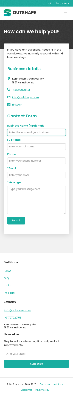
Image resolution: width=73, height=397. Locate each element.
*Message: (14, 182)
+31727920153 (21, 90)
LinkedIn (17, 104)
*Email (11, 168)
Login (49, 3)
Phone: (12, 154)
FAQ (6, 278)
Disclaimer (26, 390)
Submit (16, 220)
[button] (61, 3)
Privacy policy (42, 390)
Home (7, 271)
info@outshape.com (25, 97)
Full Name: (14, 139)
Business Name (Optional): (25, 125)
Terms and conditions (51, 384)
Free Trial (9, 293)
